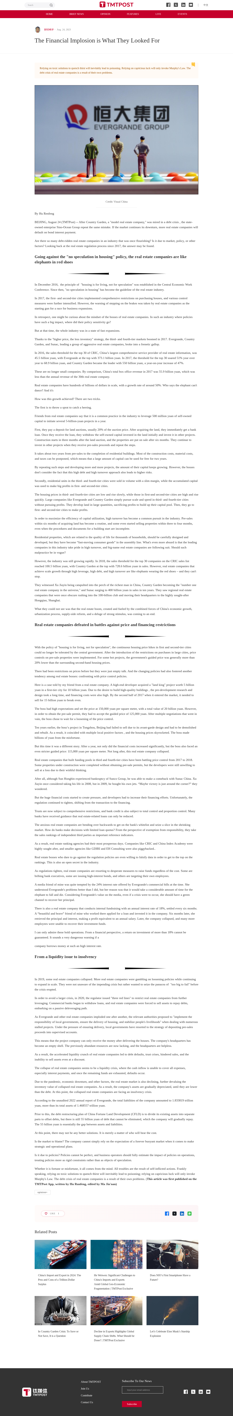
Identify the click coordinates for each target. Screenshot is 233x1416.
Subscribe (132, 1404)
